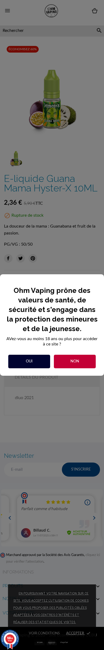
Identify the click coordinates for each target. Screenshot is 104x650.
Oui (29, 361)
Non (74, 361)
